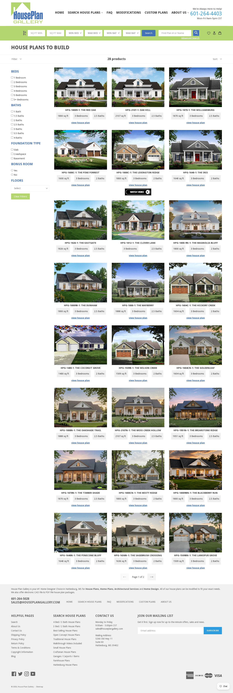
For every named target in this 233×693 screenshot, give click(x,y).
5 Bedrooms (20, 95)
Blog (13, 656)
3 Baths (17, 129)
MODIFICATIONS (128, 12)
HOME (59, 12)
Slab (15, 149)
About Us (15, 626)
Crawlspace (19, 154)
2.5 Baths (18, 124)
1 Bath (17, 111)
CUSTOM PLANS (156, 12)
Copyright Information (22, 652)
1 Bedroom (19, 77)
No (15, 174)
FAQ (109, 12)
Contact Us (16, 630)
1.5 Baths (18, 115)
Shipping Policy (18, 635)
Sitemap (39, 687)
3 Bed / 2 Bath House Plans (66, 626)
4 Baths (17, 137)
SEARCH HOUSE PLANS (87, 12)
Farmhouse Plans (61, 660)
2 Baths (17, 120)
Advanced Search (190, 38)
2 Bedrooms (20, 82)
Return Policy (17, 643)
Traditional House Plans (64, 639)
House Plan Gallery (26, 687)
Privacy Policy (17, 639)
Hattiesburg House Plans (65, 665)
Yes (16, 170)
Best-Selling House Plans (65, 630)
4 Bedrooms (20, 90)
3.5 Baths (18, 133)
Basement (19, 158)
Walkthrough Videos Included (67, 643)
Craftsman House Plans (64, 652)
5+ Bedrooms (20, 99)
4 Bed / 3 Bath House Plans (66, 622)
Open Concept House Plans (66, 635)
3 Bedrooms (20, 86)
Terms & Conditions (20, 647)
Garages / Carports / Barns (66, 656)
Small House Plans (62, 647)
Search (148, 33)
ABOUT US (182, 12)
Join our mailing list (155, 615)
